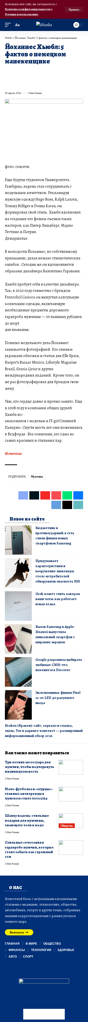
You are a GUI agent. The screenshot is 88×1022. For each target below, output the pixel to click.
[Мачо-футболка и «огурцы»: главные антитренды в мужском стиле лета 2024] (71, 794)
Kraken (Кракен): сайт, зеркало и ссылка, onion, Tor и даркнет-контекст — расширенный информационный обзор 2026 (44, 730)
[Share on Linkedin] (52, 72)
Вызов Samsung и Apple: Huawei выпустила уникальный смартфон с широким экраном (55, 634)
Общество (67, 826)
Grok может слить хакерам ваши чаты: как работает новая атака (57, 598)
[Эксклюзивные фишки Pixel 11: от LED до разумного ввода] (18, 705)
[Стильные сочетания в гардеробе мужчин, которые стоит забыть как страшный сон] (71, 847)
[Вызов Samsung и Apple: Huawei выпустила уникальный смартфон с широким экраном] (18, 639)
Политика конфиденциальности (28, 9)
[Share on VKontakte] (78, 72)
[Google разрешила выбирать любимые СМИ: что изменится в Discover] (18, 672)
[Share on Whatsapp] (43, 72)
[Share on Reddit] (69, 72)
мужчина (37, 476)
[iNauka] (44, 24)
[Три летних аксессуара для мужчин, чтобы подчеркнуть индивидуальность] (71, 767)
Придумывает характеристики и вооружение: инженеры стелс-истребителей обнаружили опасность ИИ (57, 571)
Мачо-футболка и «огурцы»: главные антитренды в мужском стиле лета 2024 (28, 794)
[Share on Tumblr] (61, 72)
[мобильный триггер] (9, 25)
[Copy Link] (25, 82)
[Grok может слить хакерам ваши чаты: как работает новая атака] (18, 606)
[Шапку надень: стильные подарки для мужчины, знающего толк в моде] (71, 820)
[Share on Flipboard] (25, 72)
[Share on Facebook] (8, 72)
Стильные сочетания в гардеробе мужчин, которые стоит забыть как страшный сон (29, 849)
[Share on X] (17, 72)
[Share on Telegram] (8, 82)
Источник (13, 453)
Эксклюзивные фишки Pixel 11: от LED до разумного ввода (57, 697)
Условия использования (21, 14)
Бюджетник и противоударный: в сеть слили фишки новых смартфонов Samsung (54, 535)
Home (8, 37)
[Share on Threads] (17, 82)
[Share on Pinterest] (34, 72)
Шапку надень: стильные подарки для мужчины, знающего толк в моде (27, 820)
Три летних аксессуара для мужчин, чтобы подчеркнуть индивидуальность (29, 767)
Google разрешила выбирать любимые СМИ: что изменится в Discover (58, 664)
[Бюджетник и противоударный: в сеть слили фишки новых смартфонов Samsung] (18, 540)
